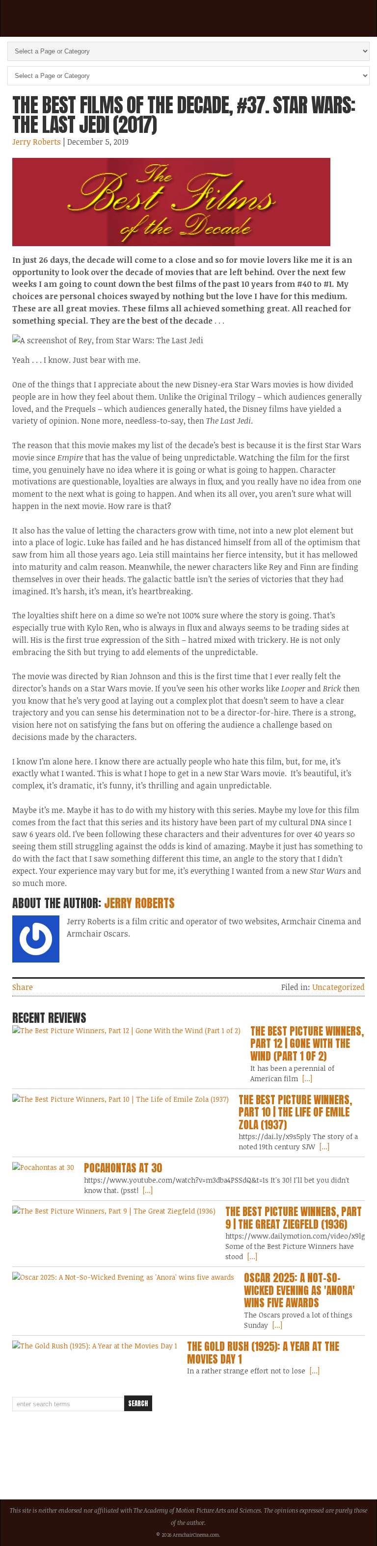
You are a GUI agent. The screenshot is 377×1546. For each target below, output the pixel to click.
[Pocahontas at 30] (43, 1167)
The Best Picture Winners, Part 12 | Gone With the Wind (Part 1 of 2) (307, 1043)
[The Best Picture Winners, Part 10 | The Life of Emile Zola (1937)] (120, 1099)
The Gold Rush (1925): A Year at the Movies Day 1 (263, 1353)
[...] (306, 1078)
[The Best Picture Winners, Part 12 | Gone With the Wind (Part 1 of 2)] (126, 1030)
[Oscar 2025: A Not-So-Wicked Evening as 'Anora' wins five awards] (123, 1277)
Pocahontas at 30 (123, 1168)
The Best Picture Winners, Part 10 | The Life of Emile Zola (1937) (295, 1112)
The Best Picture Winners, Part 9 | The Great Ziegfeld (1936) (293, 1218)
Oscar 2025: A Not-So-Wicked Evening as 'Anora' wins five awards (299, 1290)
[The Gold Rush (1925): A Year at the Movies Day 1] (94, 1346)
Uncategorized (338, 987)
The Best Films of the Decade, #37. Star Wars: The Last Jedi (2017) (183, 114)
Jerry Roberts (36, 141)
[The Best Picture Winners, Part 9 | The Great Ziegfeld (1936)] (113, 1211)
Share (22, 987)
